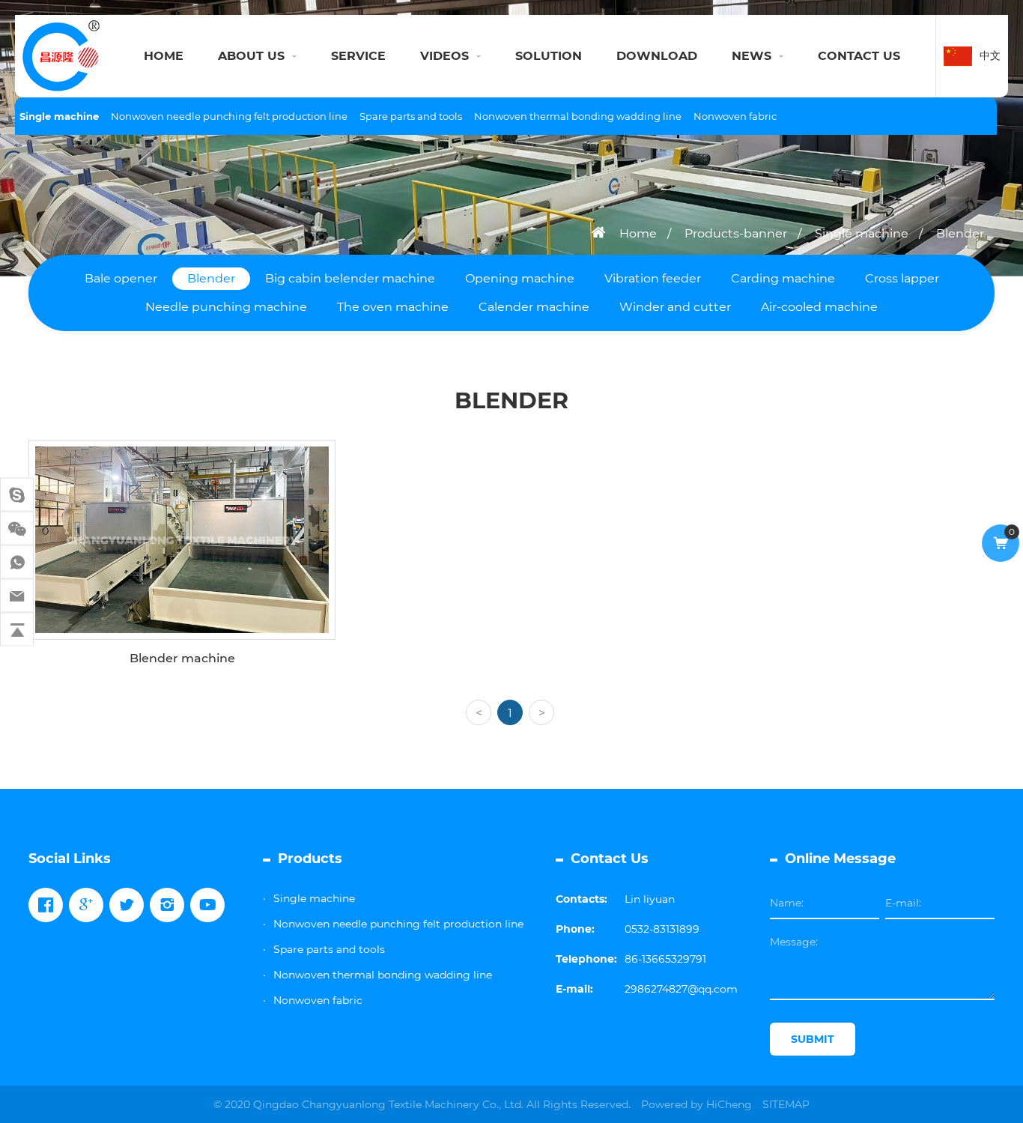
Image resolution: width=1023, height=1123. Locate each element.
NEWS (751, 56)
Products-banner (735, 233)
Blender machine (182, 617)
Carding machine (783, 278)
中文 (990, 55)
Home (638, 233)
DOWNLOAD (656, 56)
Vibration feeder (652, 278)
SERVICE (358, 56)
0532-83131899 (662, 929)
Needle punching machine (226, 307)
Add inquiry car (193, 720)
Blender (960, 233)
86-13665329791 (665, 959)
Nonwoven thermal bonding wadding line (578, 116)
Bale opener (121, 278)
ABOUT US (251, 56)
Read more (173, 669)
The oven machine (393, 307)
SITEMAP (786, 1104)
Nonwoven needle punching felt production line (229, 116)
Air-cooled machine (819, 307)
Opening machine (519, 278)
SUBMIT (812, 1039)
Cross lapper (902, 278)
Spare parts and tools (410, 116)
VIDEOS (444, 56)
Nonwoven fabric (735, 116)
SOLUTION (548, 56)
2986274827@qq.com (681, 989)
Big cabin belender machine (350, 278)
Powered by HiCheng (696, 1104)
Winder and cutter (675, 307)
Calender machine (534, 307)
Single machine (59, 116)
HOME (163, 56)
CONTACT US (859, 56)
